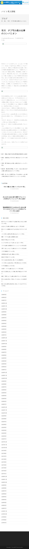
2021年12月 (4, 442)
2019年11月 (4, 511)
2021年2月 (3, 470)
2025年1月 (3, 335)
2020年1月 (3, 508)
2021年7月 (3, 456)
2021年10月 (4, 447)
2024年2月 (3, 366)
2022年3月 (3, 433)
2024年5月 (3, 358)
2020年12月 (4, 476)
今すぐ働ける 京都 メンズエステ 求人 (14, 187)
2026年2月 (3, 297)
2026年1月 (3, 300)
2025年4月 (3, 326)
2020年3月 (3, 502)
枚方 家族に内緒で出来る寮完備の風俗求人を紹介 (14, 154)
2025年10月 (4, 309)
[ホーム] (1, 21)
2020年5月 (3, 496)
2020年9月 (3, 485)
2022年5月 (3, 427)
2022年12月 (4, 407)
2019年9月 (3, 517)
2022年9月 (3, 416)
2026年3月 (3, 294)
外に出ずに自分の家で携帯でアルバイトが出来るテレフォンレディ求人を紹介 (14, 198)
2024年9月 (3, 346)
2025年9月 (3, 312)
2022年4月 (3, 430)
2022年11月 (4, 410)
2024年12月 (4, 338)
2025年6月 (3, 320)
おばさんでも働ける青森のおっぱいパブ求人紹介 (12, 226)
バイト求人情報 (8, 11)
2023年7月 (3, 387)
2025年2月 (3, 332)
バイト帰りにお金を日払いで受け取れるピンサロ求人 (14, 263)
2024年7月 (3, 352)
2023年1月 (3, 404)
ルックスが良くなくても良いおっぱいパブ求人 (12, 242)
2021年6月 (3, 459)
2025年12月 (4, 303)
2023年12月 (4, 372)
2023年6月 (3, 389)
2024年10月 (4, 343)
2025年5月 (3, 323)
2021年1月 (3, 473)
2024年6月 (3, 355)
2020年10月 (4, 482)
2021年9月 (3, 450)
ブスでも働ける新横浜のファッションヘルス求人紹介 (14, 245)
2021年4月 (3, 465)
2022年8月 (3, 418)
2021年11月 (4, 444)
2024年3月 (3, 364)
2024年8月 (3, 349)
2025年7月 (3, 317)
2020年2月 (3, 505)
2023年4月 (3, 395)
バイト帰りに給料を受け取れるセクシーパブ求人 (12, 234)
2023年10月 (4, 378)
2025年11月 (4, 306)
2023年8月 (3, 384)
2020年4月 (3, 499)
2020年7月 (3, 491)
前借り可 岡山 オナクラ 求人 (8, 239)
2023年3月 (3, 398)
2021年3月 (3, 468)
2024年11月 (4, 340)
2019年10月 (4, 514)
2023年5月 (3, 392)
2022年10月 (4, 413)
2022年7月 (3, 421)
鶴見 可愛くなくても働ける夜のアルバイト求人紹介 (14, 276)
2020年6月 (3, 494)
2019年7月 (3, 522)
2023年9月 (3, 381)
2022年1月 (3, 439)
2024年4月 (3, 361)
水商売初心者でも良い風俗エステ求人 (10, 254)
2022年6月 (3, 424)
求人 (4, 40)
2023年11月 (4, 375)
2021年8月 (3, 453)
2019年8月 (3, 520)
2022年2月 (3, 436)
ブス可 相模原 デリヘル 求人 (8, 251)
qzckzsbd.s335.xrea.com (8, 38)
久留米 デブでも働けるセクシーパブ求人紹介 (12, 268)
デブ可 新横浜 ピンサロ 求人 (8, 265)
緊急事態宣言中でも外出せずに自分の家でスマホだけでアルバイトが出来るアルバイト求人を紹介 (14, 209)
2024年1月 (3, 369)
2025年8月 (3, 314)
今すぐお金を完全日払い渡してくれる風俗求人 (12, 260)
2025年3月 (3, 329)
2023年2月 (3, 401)
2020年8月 (3, 488)
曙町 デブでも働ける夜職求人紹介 (9, 237)
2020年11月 (4, 479)
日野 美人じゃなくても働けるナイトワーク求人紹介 (14, 248)
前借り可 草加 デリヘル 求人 (8, 257)
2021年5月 (3, 462)
